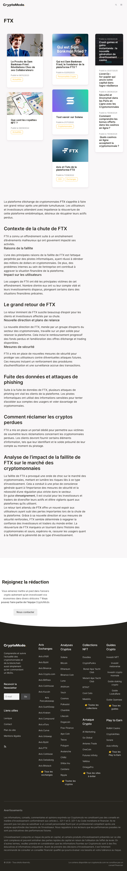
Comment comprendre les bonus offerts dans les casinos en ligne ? (109, 121)
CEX (60, 179)
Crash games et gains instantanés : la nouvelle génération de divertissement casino (108, 51)
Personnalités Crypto (67, 76)
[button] (116, 5)
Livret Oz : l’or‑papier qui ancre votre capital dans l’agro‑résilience (108, 79)
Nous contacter (25, 612)
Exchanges (71, 179)
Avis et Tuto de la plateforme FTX (66, 168)
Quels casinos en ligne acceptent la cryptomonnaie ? (109, 142)
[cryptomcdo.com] (14, 5)
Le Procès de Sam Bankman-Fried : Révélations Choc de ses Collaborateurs (23, 66)
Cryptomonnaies (65, 126)
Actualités (17, 79)
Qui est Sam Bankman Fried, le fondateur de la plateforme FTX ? (70, 64)
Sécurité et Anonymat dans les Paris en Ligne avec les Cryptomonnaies (109, 100)
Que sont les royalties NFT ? (24, 121)
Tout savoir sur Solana (69, 117)
